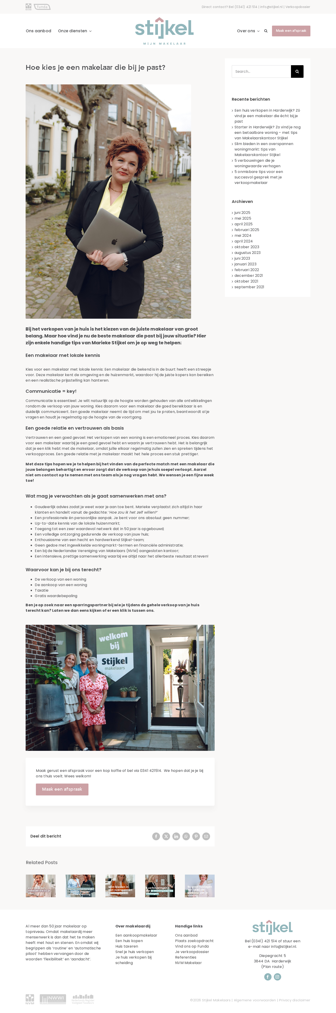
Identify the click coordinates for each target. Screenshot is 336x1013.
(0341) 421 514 (246, 7)
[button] (265, 31)
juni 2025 (242, 212)
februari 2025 (247, 229)
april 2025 (244, 224)
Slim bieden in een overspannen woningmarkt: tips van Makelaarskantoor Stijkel (264, 149)
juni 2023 (242, 258)
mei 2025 (243, 218)
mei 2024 (243, 235)
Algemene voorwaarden (255, 1000)
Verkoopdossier (297, 7)
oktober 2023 (247, 247)
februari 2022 (247, 269)
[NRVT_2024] (83, 996)
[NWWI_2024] (53, 996)
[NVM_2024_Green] (30, 996)
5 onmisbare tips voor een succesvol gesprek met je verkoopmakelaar (259, 177)
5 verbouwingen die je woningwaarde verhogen (257, 163)
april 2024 (244, 241)
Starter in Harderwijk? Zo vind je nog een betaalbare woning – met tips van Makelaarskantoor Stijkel (268, 132)
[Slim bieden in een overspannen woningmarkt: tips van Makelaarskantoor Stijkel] (120, 886)
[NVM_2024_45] (28, 5)
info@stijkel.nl (271, 7)
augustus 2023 (248, 252)
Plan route (272, 966)
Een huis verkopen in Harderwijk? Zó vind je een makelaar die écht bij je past (267, 116)
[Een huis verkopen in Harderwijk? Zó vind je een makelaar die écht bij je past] (41, 886)
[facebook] (268, 977)
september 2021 (249, 287)
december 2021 (249, 275)
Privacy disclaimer (294, 1000)
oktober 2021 (246, 281)
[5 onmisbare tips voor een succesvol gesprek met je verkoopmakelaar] (200, 886)
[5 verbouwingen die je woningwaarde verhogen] (160, 886)
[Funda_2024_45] (42, 5)
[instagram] (277, 977)
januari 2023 (245, 264)
